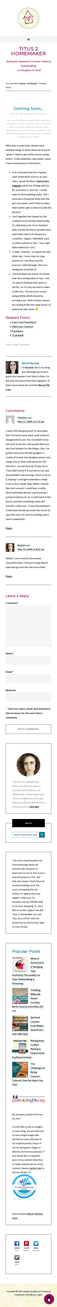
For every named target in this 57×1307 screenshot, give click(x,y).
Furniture (17, 330)
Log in (39, 1294)
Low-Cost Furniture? (24, 322)
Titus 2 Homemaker (28, 18)
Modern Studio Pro (31, 1291)
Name (10, 653)
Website (11, 690)
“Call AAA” (18, 335)
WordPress (31, 1294)
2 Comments (40, 114)
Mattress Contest (22, 326)
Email (10, 671)
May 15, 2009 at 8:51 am (31, 549)
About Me (44, 384)
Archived (24, 344)
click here (34, 806)
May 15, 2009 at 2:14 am (31, 421)
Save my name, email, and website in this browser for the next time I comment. (28, 713)
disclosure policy (21, 133)
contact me (35, 1168)
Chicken (22, 417)
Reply (9, 528)
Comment (12, 602)
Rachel (29, 367)
